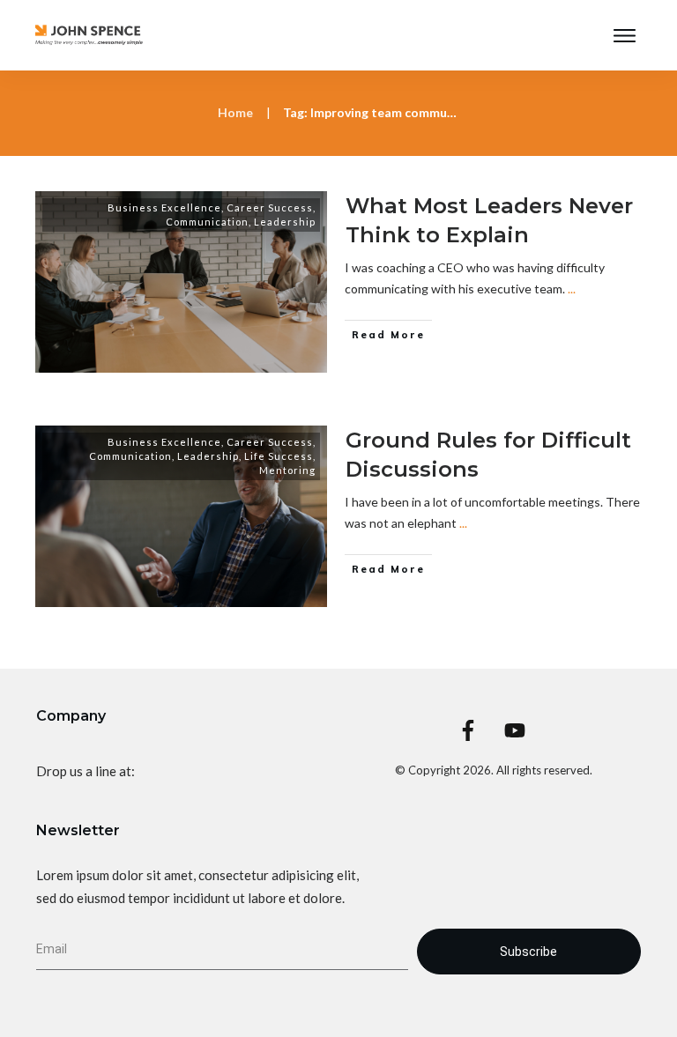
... (572, 288)
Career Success (270, 207)
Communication (207, 221)
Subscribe (528, 951)
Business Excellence (164, 207)
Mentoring (287, 470)
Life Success (278, 456)
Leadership (285, 221)
